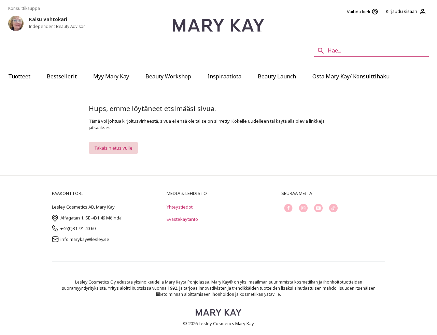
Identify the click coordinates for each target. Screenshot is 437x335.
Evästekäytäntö (182, 219)
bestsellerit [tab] (62, 76)
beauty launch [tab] (277, 76)
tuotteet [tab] (19, 76)
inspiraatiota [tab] (224, 76)
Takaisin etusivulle (113, 148)
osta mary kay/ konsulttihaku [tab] (351, 76)
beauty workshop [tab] (168, 76)
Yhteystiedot (180, 207)
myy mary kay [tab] (111, 76)
